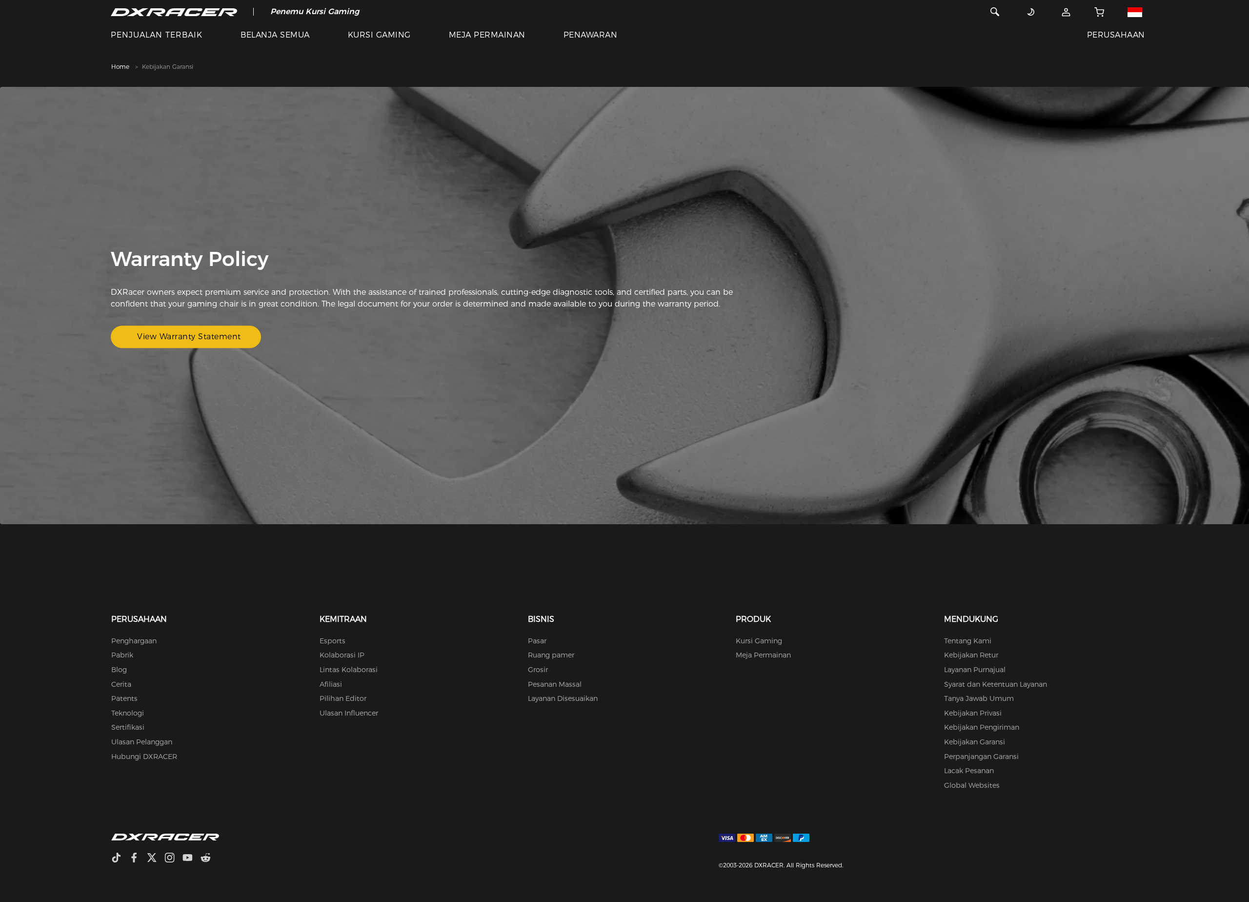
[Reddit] (210, 859)
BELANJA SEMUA (275, 35)
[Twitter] (155, 859)
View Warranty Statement (189, 337)
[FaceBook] (138, 859)
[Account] (1066, 11)
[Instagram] (173, 859)
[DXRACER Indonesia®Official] (174, 11)
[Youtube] (191, 859)
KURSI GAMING (379, 35)
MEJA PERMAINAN (487, 35)
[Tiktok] (120, 859)
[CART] (1099, 11)
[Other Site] (1134, 11)
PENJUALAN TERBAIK (156, 35)
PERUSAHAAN (1116, 35)
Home (120, 66)
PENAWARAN (590, 35)
